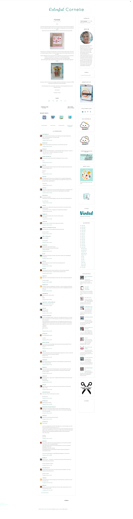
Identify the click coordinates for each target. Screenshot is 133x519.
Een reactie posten (45, 492)
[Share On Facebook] (53, 100)
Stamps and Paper (46, 156)
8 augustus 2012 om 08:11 (47, 273)
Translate (89, 22)
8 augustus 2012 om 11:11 (47, 348)
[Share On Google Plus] (57, 100)
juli (82, 256)
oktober (82, 251)
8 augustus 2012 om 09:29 (47, 331)
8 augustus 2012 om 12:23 (47, 364)
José (43, 205)
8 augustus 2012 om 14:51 (47, 382)
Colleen (44, 221)
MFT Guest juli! (88, 297)
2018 (82, 237)
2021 (82, 233)
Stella (43, 187)
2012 (82, 247)
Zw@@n (44, 214)
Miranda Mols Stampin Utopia (48, 406)
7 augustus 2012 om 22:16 (47, 173)
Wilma (43, 485)
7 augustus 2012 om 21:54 (47, 140)
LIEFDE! (86, 338)
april (82, 261)
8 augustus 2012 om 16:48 (47, 389)
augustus (83, 254)
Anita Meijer (44, 134)
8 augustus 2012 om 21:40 (47, 413)
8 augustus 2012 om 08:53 (47, 299)
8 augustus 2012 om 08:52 (47, 290)
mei (82, 259)
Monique (44, 244)
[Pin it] (61, 100)
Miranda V (44, 284)
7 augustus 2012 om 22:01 (47, 153)
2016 (82, 240)
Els (43, 253)
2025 (82, 227)
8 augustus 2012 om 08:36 (47, 282)
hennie (43, 441)
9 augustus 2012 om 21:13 (47, 475)
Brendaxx (44, 400)
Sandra (43, 415)
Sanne (43, 176)
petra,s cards (45, 342)
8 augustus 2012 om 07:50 (47, 258)
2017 (82, 239)
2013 (82, 245)
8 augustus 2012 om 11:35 (47, 357)
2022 (82, 231)
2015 (82, 242)
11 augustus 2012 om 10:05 (47, 490)
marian (43, 375)
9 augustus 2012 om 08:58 (47, 455)
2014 (82, 244)
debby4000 (44, 293)
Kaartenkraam (45, 467)
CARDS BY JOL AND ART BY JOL (48, 227)
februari (82, 264)
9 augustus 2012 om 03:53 (47, 438)
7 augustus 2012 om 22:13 (47, 162)
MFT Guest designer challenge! (87, 288)
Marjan (43, 149)
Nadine (43, 367)
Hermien (44, 333)
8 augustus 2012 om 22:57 (47, 419)
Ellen (43, 384)
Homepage (2, 503)
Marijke (44, 457)
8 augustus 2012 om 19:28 (47, 404)
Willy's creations (45, 236)
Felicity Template (49, 509)
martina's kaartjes (46, 315)
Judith (43, 477)
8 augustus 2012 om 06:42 (47, 242)
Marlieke (44, 142)
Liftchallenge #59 (89, 357)
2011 (82, 267)
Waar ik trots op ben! (4, 504)
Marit (43, 165)
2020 (82, 234)
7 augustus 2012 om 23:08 (47, 218)
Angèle (54, 28)
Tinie (43, 351)
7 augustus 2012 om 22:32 (47, 211)
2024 (82, 228)
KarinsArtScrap (45, 392)
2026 (82, 225)
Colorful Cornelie (43, 509)
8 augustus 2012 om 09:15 (47, 313)
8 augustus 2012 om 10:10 (47, 339)
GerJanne (44, 421)
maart (82, 262)
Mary (43, 268)
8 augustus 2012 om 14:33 (47, 373)
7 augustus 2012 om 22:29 (47, 202)
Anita (43, 308)
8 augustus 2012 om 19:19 (47, 398)
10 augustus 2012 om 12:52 (47, 482)
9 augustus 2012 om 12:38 (47, 465)
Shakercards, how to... (85, 84)
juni (82, 257)
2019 (82, 236)
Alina (43, 261)
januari (82, 265)
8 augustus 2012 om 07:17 (47, 251)
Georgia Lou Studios (59, 509)
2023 (82, 230)
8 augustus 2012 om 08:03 (47, 265)
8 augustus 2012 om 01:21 (47, 224)
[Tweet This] (49, 100)
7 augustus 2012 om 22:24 (47, 192)
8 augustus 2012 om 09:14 (47, 305)
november (83, 250)
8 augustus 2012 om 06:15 (47, 233)
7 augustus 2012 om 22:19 (47, 185)
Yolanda (44, 359)
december (83, 248)
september (83, 253)
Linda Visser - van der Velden (48, 302)
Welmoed (44, 195)
